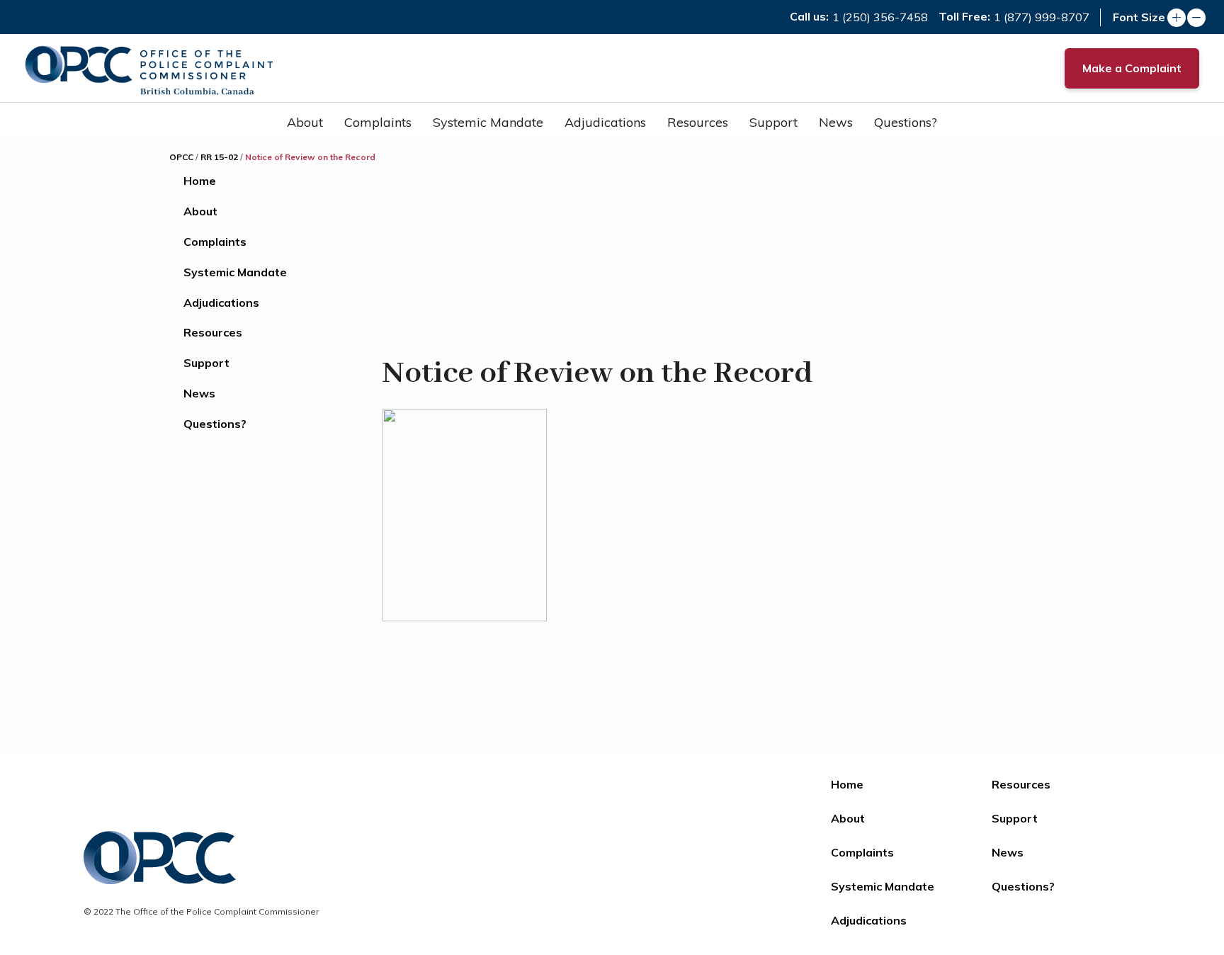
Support (773, 122)
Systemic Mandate (488, 122)
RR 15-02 (219, 157)
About (305, 122)
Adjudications (605, 122)
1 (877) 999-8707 (1041, 17)
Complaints (378, 122)
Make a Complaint (1132, 68)
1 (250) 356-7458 (880, 17)
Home (199, 181)
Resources (697, 122)
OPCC (181, 157)
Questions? (905, 122)
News (836, 122)
